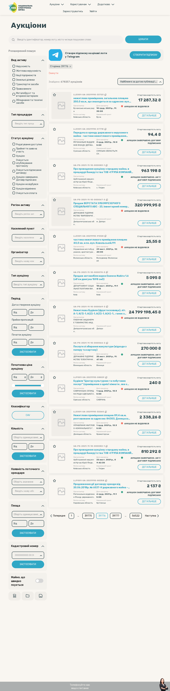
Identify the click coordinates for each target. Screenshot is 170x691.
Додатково (103, 4)
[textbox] (25, 285)
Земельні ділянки (25, 79)
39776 (102, 515)
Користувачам (78, 4)
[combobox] (28, 123)
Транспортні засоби (27, 84)
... (78, 515)
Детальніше (149, 115)
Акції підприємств (26, 75)
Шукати (143, 39)
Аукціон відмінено (26, 188)
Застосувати (28, 351)
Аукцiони (55, 4)
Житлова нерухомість (28, 70)
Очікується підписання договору (28, 171)
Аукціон (20, 156)
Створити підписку (145, 55)
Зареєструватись (73, 11)
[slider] (13, 385)
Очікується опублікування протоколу (24, 163)
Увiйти (93, 11)
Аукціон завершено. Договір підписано (27, 178)
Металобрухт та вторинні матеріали (27, 95)
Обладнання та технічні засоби (29, 102)
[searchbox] (25, 123)
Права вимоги (23, 88)
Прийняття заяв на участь (26, 150)
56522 (135, 515)
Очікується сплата (26, 193)
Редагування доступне (29, 144)
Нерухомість (23, 66)
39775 (88, 515)
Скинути (53, 73)
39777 (115, 515)
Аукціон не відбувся (27, 184)
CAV (28, 415)
